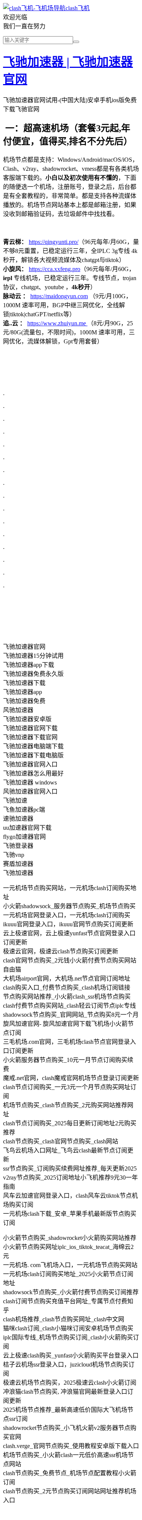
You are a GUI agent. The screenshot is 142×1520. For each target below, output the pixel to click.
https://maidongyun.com (59, 296)
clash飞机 (78, 8)
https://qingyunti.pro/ (53, 242)
